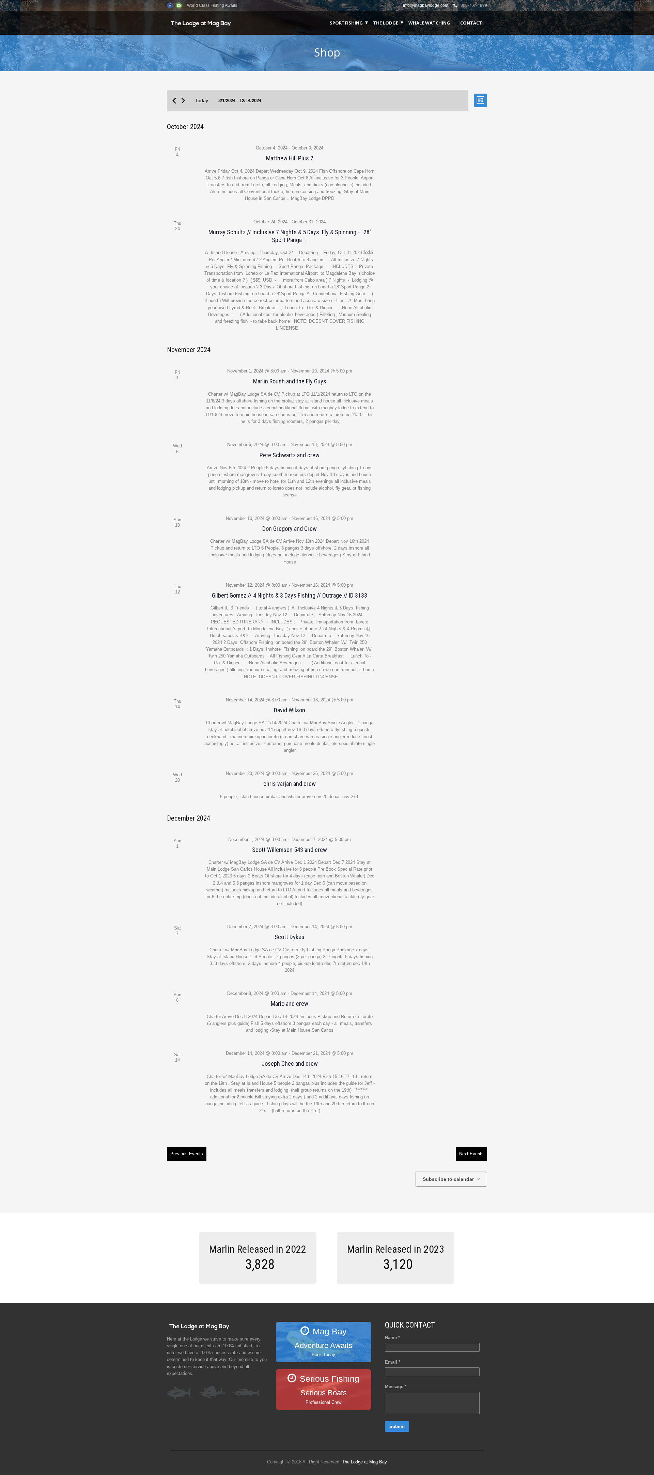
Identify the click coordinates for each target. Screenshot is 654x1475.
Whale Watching (429, 23)
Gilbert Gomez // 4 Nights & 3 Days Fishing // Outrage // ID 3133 (289, 595)
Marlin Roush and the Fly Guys (289, 381)
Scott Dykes (290, 936)
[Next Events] (183, 100)
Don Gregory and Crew (289, 528)
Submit (397, 1426)
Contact (471, 23)
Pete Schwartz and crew (290, 455)
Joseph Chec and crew (290, 1063)
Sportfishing (346, 23)
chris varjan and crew (289, 783)
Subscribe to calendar (448, 1179)
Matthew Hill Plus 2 (289, 158)
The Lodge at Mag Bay (364, 1461)
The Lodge (385, 23)
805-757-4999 (474, 5)
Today (201, 100)
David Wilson (289, 710)
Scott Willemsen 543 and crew (289, 849)
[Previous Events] (174, 100)
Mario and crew (289, 1003)
